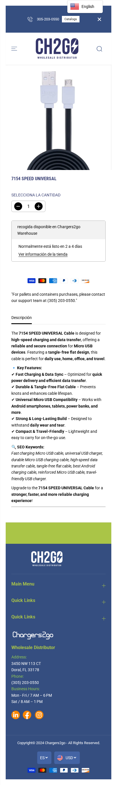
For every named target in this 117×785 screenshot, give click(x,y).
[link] (58, 635)
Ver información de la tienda (43, 254)
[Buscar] (99, 49)
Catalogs (70, 19)
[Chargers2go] (57, 49)
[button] (14, 49)
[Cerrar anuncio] (99, 19)
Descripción (21, 317)
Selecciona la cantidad (35, 195)
